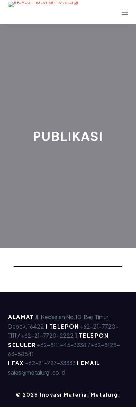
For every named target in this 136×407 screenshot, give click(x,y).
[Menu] (125, 12)
